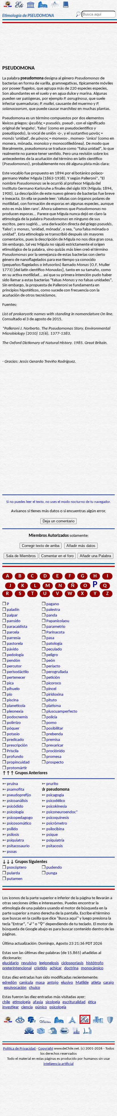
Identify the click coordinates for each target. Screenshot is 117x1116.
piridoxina (54, 695)
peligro (52, 655)
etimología (21, 1002)
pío (9, 695)
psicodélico (55, 801)
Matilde (82, 983)
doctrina (71, 968)
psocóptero (16, 868)
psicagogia (55, 795)
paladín (13, 610)
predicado (15, 740)
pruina (12, 784)
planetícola (16, 706)
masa (40, 983)
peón (50, 661)
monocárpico (92, 968)
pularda (13, 873)
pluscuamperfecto (61, 712)
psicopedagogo (20, 818)
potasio (13, 734)
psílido (12, 829)
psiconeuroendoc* (62, 812)
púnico (41, 1007)
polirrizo (14, 723)
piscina (12, 700)
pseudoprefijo (19, 795)
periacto (53, 666)
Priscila (12, 751)
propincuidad (18, 762)
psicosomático (19, 823)
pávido (12, 649)
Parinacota (55, 632)
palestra (53, 610)
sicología (52, 1002)
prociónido (55, 751)
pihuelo (13, 689)
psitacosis (54, 846)
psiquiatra (15, 840)
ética (92, 1002)
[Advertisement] (58, 44)
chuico (34, 988)
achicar (56, 968)
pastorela (15, 644)
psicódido (15, 806)
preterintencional (17, 968)
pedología (15, 655)
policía (51, 717)
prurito (52, 784)
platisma (53, 706)
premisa (53, 740)
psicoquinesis (57, 818)
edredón (9, 983)
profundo (15, 757)
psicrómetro (56, 823)
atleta (96, 983)
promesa (53, 757)
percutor (14, 666)
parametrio (55, 627)
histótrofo (94, 963)
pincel (51, 689)
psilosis (13, 835)
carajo (108, 983)
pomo (51, 723)
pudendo (54, 868)
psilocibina (55, 829)
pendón (13, 661)
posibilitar (54, 728)
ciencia (27, 1007)
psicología (15, 812)
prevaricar (54, 745)
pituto (51, 700)
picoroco (53, 683)
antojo (52, 983)
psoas (12, 852)
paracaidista (17, 627)
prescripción (17, 745)
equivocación (15, 988)
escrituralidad (73, 1002)
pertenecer (16, 678)
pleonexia (15, 712)
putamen (14, 879)
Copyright (45, 1048)
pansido (13, 621)
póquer (13, 728)
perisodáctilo (18, 672)
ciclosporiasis (72, 963)
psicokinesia (56, 806)
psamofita (15, 790)
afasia (38, 1002)
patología (54, 644)
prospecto (55, 762)
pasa (50, 638)
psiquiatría (55, 840)
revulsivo (29, 963)
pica (10, 683)
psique (52, 835)
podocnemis (17, 717)
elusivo (67, 983)
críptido (40, 968)
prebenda (54, 734)
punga (51, 873)
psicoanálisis (17, 801)
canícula (26, 983)
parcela (13, 632)
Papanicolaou (57, 621)
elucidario (10, 963)
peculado (54, 649)
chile (6, 1002)
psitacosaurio (18, 846)
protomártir (17, 768)
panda (51, 615)
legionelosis (49, 963)
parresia (13, 638)
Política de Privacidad (19, 1048)
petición (53, 678)
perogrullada (57, 672)
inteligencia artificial (58, 1064)
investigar (10, 1007)
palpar (12, 615)
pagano (52, 604)
